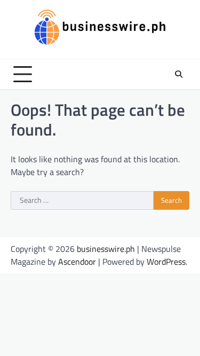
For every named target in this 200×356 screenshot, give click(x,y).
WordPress (166, 261)
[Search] (179, 74)
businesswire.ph (106, 248)
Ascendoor (77, 261)
